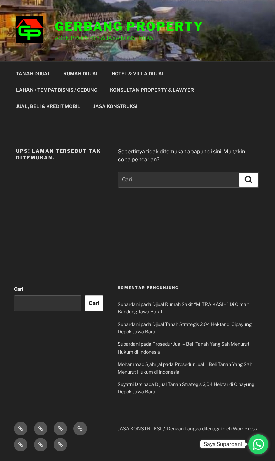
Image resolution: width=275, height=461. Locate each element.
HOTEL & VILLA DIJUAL (138, 73)
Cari (18, 289)
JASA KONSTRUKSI (115, 106)
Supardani (129, 304)
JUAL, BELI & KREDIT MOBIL (48, 106)
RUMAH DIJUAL (81, 73)
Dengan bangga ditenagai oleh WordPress (212, 428)
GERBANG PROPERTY (129, 26)
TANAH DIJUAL (33, 73)
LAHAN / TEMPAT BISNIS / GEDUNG (56, 90)
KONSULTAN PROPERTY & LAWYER (152, 90)
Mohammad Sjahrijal (140, 364)
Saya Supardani (223, 444)
